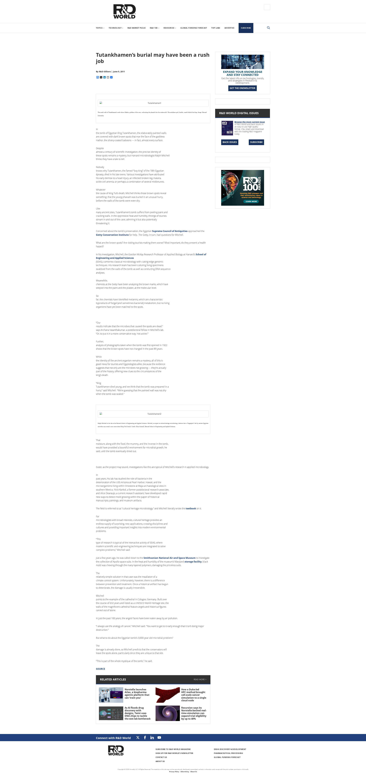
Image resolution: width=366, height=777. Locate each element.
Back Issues (230, 142)
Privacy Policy (174, 772)
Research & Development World (124, 11)
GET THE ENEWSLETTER (242, 88)
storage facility (193, 561)
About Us (160, 761)
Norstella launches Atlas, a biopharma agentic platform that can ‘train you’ (137, 693)
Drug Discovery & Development (230, 749)
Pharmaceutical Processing (228, 753)
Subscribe (256, 142)
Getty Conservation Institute (112, 234)
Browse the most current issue (249, 122)
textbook (190, 508)
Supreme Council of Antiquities (170, 231)
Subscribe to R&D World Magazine (173, 749)
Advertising (185, 772)
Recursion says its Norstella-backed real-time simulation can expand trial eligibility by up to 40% (193, 713)
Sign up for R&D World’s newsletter (174, 753)
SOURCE (100, 668)
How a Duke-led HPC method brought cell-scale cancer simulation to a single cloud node (193, 695)
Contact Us (161, 757)
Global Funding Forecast (227, 757)
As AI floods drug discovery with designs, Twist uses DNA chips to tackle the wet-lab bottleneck (138, 713)
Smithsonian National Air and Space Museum (169, 557)
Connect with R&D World (113, 738)
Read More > (200, 679)
